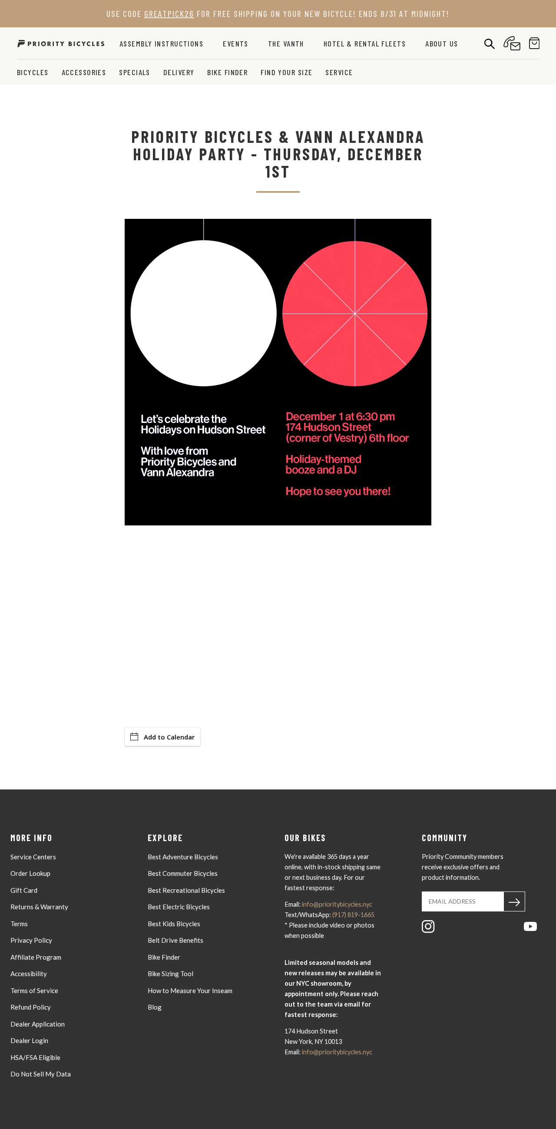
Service (339, 72)
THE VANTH (286, 43)
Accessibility (28, 973)
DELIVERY (179, 72)
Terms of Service (34, 990)
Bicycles (33, 72)
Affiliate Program (35, 957)
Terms (19, 924)
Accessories (84, 72)
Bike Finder (227, 72)
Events (235, 43)
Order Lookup (30, 873)
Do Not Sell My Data (40, 1074)
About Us (441, 43)
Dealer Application (37, 1024)
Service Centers (33, 857)
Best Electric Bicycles (179, 907)
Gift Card (23, 890)
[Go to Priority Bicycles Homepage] (60, 43)
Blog (155, 1007)
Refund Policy (30, 1007)
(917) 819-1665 (353, 914)
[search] (489, 43)
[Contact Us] (512, 43)
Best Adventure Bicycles (183, 857)
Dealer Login (29, 1040)
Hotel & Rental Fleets (365, 43)
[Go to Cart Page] (534, 43)
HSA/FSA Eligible (35, 1057)
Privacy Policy (31, 940)
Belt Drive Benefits (175, 940)
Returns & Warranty (39, 907)
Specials (134, 72)
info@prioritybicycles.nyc (337, 904)
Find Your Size (286, 72)
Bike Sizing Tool (170, 973)
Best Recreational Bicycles (186, 890)
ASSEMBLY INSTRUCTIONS (161, 43)
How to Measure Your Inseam (190, 990)
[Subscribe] (514, 901)
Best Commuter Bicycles (183, 873)
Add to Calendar (169, 737)
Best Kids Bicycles (174, 924)
